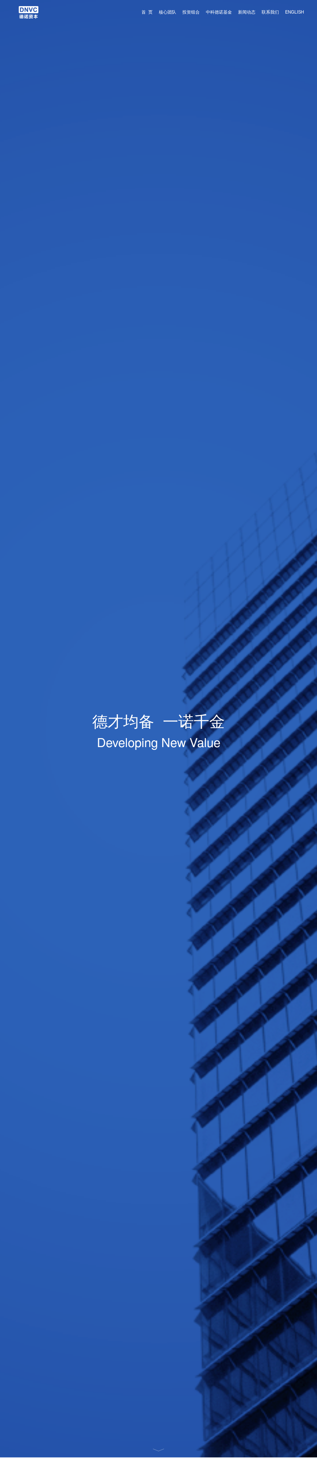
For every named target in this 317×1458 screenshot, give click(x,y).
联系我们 (270, 12)
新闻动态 (246, 12)
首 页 (147, 12)
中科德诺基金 (219, 12)
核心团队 (167, 12)
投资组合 (191, 12)
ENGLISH (294, 12)
